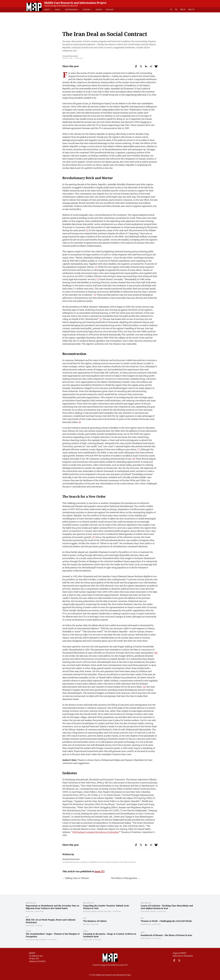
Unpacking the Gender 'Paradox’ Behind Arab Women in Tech (106, 907)
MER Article (31, 903)
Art (27, 917)
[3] (97, 279)
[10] (156, 652)
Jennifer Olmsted (97, 911)
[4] (95, 294)
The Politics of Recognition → (125, 878)
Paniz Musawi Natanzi (148, 911)
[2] (96, 267)
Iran (142, 932)
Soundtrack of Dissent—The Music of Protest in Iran (166, 935)
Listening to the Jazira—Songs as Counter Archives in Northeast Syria (109, 935)
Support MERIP (179, 953)
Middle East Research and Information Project (75, 3)
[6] (79, 422)
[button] (48, 9)
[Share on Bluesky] (156, 66)
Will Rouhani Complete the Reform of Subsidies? (95, 832)
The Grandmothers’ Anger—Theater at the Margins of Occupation (52, 935)
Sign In (183, 9)
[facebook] (174, 960)
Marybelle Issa (146, 924)
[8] (133, 458)
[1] (87, 230)
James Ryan (30, 925)
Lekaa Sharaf (30, 939)
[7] (138, 449)
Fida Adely (86, 911)
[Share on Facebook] (136, 66)
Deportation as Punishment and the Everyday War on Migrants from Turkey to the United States (52, 907)
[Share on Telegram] (151, 66)
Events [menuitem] (99, 10)
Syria (85, 931)
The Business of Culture (95, 921)
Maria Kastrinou (41, 939)
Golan (28, 931)
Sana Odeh (107, 911)
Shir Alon (86, 924)
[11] (144, 686)
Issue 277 (99, 871)
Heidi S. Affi (87, 939)
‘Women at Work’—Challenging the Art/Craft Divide (166, 921)
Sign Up (191, 9)
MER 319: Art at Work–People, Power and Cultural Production (50, 921)
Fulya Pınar (30, 911)
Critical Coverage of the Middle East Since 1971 (61, 6)
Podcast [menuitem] (110, 10)
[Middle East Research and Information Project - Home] (34, 6)
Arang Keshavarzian (70, 56)
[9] (93, 537)
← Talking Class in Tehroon (75, 878)
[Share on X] (141, 66)
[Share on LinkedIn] (146, 66)
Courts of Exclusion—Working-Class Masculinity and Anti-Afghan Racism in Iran (167, 907)
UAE (84, 918)
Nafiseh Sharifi (146, 938)
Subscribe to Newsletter (183, 956)
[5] (100, 319)
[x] (179, 960)
